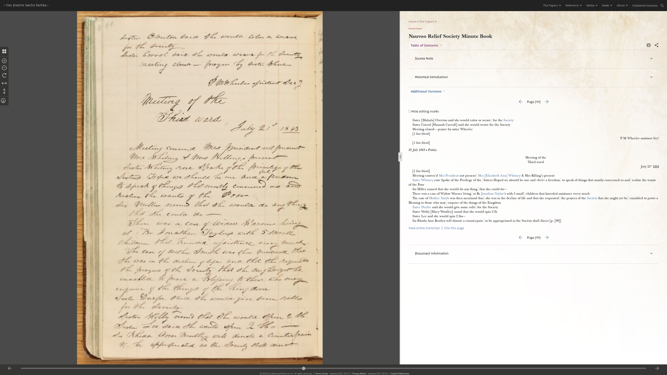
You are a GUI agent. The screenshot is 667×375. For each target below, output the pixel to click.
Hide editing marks (425, 111)
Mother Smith (439, 198)
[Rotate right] (4, 75)
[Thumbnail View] (4, 51)
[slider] (333, 368)
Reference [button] (572, 5)
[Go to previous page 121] (10, 368)
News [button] (605, 5)
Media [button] (590, 5)
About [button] (621, 5)
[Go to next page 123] (657, 368)
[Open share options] (656, 45)
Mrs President (449, 175)
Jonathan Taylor (492, 193)
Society (508, 120)
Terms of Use (321, 373)
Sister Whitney (422, 180)
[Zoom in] (4, 61)
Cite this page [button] (454, 228)
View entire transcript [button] (424, 228)
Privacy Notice (359, 373)
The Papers (426, 21)
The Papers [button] (550, 5)
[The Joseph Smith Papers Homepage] (26, 6)
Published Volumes (645, 5)
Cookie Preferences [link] (399, 373)
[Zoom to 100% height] (4, 91)
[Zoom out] (4, 68)
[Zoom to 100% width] (4, 83)
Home (413, 21)
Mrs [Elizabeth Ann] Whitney (499, 175)
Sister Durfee (421, 207)
